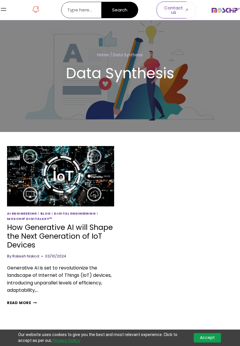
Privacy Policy (66, 340)
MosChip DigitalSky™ (29, 218)
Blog (45, 213)
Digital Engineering (75, 213)
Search (119, 10)
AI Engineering (22, 213)
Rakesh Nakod (25, 256)
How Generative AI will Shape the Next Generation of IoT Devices (60, 236)
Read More (22, 302)
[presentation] (60, 176)
